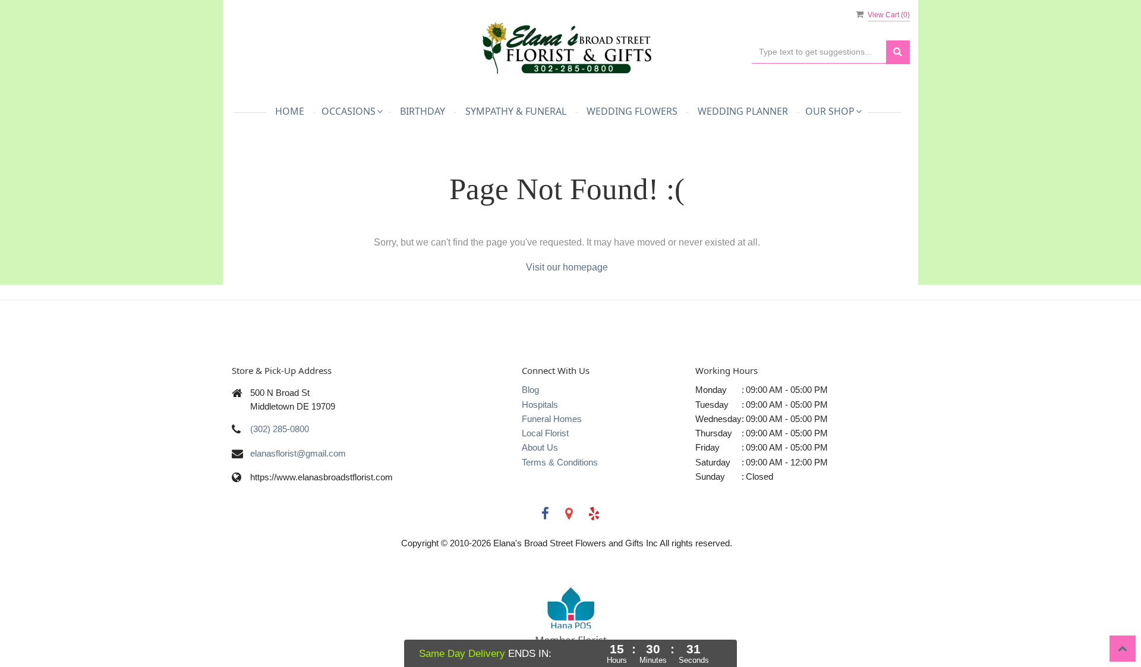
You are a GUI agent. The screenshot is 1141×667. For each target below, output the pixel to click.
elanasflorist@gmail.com (298, 453)
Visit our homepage (567, 267)
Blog (530, 390)
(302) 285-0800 (279, 429)
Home (289, 111)
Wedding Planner (743, 111)
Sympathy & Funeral (515, 111)
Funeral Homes (552, 419)
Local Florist (545, 433)
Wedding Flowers (632, 111)
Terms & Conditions (560, 462)
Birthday (422, 111)
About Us (540, 447)
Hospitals (540, 404)
